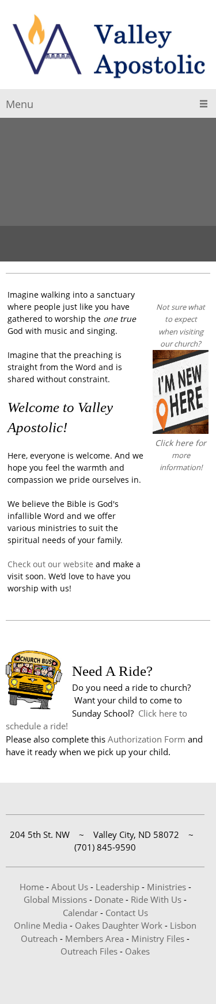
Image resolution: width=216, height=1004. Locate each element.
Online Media (40, 925)
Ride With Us (156, 899)
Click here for (180, 442)
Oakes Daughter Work (118, 925)
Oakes (137, 951)
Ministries (166, 887)
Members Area (94, 938)
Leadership (117, 887)
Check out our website (50, 564)
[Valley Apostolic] (108, 47)
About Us (69, 887)
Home (32, 887)
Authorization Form (146, 739)
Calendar (80, 912)
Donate (108, 899)
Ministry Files (157, 938)
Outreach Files (89, 951)
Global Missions (55, 899)
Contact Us (126, 912)
